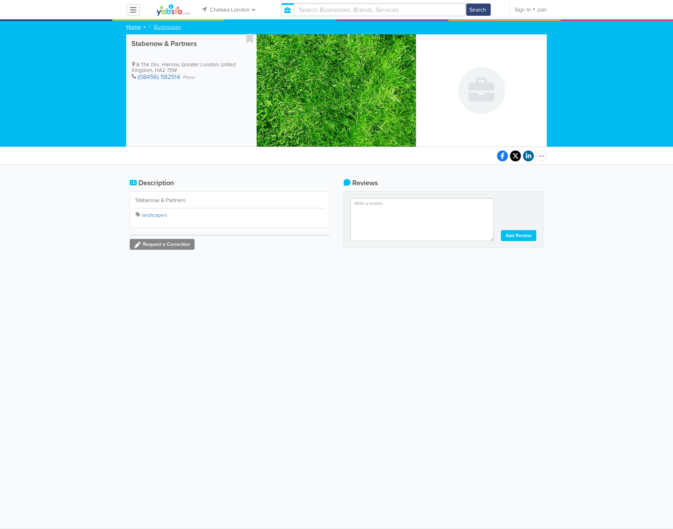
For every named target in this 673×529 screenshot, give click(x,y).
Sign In (523, 10)
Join (542, 10)
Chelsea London (229, 10)
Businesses (167, 27)
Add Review (518, 235)
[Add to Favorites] (249, 38)
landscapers (154, 215)
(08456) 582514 (159, 76)
